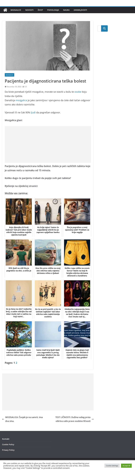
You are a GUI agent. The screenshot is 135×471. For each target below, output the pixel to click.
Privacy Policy (8, 450)
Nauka (66, 10)
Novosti (29, 10)
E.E (26, 87)
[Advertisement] (48, 144)
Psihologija (53, 10)
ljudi (33, 112)
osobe (77, 91)
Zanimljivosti (80, 10)
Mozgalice (16, 10)
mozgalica (21, 100)
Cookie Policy (8, 444)
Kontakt (5, 439)
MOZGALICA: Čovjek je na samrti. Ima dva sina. (24, 419)
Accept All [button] (126, 465)
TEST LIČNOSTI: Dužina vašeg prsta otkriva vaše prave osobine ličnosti (72, 419)
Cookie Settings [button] (112, 465)
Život (40, 10)
